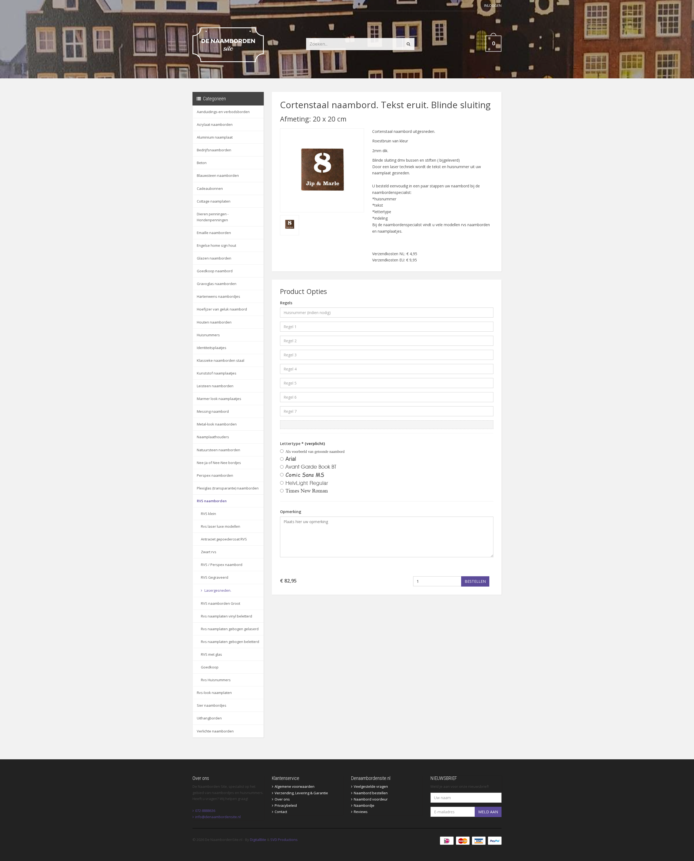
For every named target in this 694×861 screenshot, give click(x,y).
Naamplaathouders (213, 436)
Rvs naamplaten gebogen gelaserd (230, 628)
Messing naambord (213, 411)
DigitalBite (258, 839)
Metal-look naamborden (217, 424)
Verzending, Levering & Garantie (301, 792)
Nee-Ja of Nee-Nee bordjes (219, 462)
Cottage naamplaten (213, 201)
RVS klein (208, 513)
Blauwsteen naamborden (218, 175)
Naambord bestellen (371, 792)
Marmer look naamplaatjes (219, 398)
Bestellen (475, 581)
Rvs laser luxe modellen (220, 526)
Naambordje (364, 805)
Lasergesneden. (217, 590)
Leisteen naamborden (215, 385)
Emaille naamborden (214, 232)
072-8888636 (205, 810)
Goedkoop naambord (215, 270)
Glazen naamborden (214, 258)
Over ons (282, 799)
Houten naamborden (214, 322)
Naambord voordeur (371, 799)
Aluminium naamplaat (215, 137)
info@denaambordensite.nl (218, 816)
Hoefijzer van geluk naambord (222, 309)
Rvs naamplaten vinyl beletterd (226, 616)
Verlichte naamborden (215, 731)
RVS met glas (211, 654)
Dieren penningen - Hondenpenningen (213, 217)
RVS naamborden (212, 500)
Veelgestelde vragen (371, 786)
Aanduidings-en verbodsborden (223, 111)
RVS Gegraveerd (214, 577)
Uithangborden (209, 718)
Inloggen (493, 5)
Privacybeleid (286, 805)
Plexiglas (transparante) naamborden (228, 488)
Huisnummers (208, 334)
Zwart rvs (208, 551)
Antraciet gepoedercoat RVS (224, 539)
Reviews (361, 811)
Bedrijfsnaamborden (214, 150)
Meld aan (488, 811)
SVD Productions (284, 839)
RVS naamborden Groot (220, 603)
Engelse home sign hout (216, 245)
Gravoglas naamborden (216, 283)
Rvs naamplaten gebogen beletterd (230, 641)
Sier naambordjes (211, 705)
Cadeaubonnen (210, 188)
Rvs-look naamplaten (214, 692)
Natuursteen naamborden (218, 449)
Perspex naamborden (215, 475)
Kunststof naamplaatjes (216, 373)
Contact (281, 811)
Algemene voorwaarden (294, 786)
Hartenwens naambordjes (218, 296)
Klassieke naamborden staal (220, 360)
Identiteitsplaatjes (211, 347)
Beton (202, 162)
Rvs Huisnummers (216, 679)
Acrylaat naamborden (215, 124)
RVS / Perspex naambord (221, 564)
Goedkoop (210, 667)
